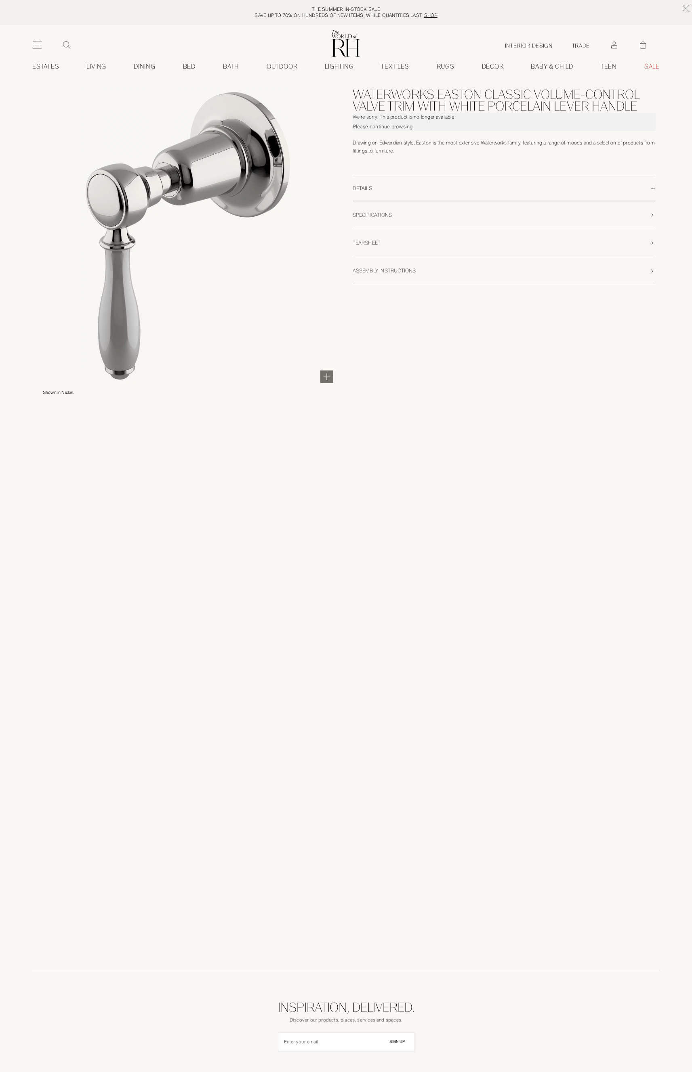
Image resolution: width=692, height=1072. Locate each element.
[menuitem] (45, 66)
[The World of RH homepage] (346, 43)
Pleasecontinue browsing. (383, 126)
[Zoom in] (326, 376)
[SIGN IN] (614, 45)
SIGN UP (397, 1042)
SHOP (430, 15)
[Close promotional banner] (686, 8)
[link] (552, 66)
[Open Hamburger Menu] (37, 45)
